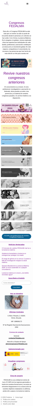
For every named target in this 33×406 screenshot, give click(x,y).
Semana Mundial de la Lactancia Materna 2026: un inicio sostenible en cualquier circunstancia (15, 267)
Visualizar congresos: (16, 361)
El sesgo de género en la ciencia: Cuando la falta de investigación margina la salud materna (16, 260)
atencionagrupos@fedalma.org (16, 344)
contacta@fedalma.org (16, 338)
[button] (27, 3)
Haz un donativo (16, 294)
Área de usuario (16, 376)
